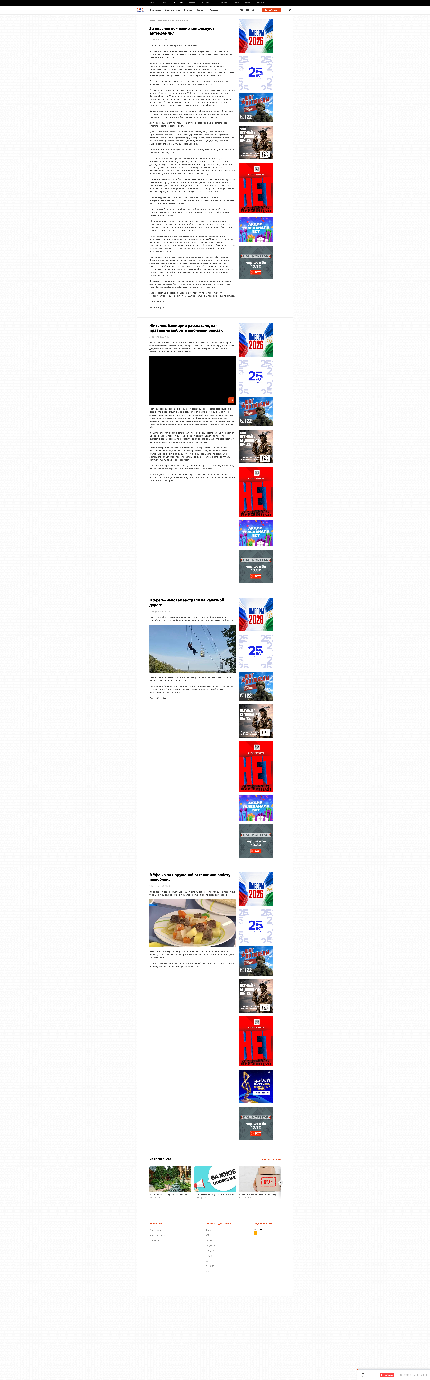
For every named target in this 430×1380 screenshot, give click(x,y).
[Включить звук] (231, 400)
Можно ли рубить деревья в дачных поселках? (170, 1194)
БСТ (164, 3)
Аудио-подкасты (172, 10)
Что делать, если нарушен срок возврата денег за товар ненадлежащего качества (260, 1194)
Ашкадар (223, 3)
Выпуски (184, 20)
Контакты (200, 10)
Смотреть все (269, 1159)
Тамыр (236, 3)
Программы (155, 10)
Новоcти (153, 3)
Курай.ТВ (260, 3)
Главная (152, 20)
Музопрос (214, 10)
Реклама (188, 10)
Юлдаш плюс (207, 3)
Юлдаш (192, 3)
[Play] (418, 1375)
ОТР (207, 1271)
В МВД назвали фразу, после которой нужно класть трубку (215, 1194)
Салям (247, 3)
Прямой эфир (271, 10)
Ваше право (174, 20)
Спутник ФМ (178, 3)
